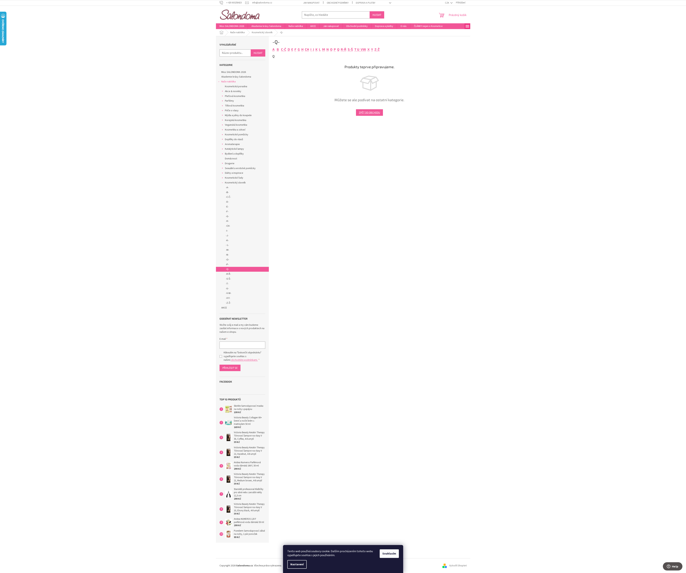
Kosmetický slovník (235, 182)
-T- (227, 284)
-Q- (227, 269)
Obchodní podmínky (338, 2)
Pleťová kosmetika (235, 96)
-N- (227, 255)
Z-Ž (377, 49)
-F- (227, 211)
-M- (227, 250)
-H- (227, 221)
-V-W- (228, 293)
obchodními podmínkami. (244, 360)
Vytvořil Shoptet (458, 565)
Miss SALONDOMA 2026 (233, 72)
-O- (227, 259)
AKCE (224, 308)
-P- (227, 264)
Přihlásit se (230, 367)
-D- (227, 202)
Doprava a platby (365, 2)
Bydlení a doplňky (234, 154)
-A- (227, 187)
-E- (227, 207)
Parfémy (229, 101)
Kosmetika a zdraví (235, 130)
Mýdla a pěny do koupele (238, 115)
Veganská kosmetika (236, 125)
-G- (227, 216)
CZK (447, 2)
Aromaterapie (232, 144)
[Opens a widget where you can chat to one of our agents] (672, 566)
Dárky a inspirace (234, 173)
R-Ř (343, 49)
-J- (227, 235)
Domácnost (231, 158)
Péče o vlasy (232, 110)
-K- (227, 240)
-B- (227, 192)
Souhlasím (389, 554)
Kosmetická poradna (236, 86)
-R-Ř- (228, 274)
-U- (227, 288)
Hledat (377, 14)
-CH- (228, 226)
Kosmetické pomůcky (236, 134)
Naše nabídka (228, 81)
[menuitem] (232, 26)
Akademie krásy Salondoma (236, 77)
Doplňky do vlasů (234, 139)
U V (360, 49)
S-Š (350, 49)
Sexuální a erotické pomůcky (240, 168)
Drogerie (229, 163)
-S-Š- (228, 279)
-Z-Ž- (228, 303)
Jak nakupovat (311, 2)
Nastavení (297, 564)
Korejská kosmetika (235, 120)
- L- (227, 245)
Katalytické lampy (234, 149)
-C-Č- (228, 197)
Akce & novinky (233, 91)
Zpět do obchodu (369, 112)
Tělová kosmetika (234, 105)
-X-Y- (228, 298)
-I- (227, 231)
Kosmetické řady (234, 178)
